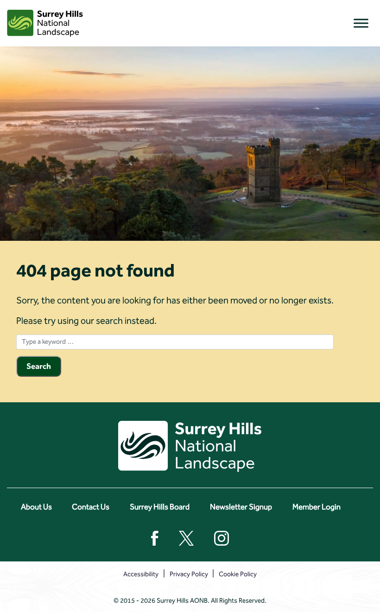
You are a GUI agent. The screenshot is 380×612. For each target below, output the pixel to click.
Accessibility (140, 574)
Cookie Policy (238, 574)
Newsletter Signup (241, 506)
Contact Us (90, 506)
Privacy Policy (189, 574)
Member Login (316, 506)
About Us (36, 506)
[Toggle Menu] (361, 23)
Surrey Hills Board (160, 506)
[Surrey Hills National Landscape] (45, 23)
